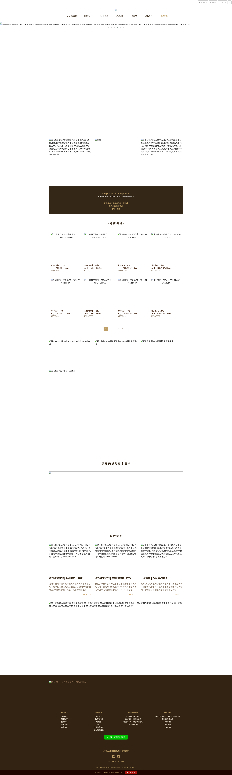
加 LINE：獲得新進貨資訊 (116, 737)
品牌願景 (64, 716)
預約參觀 (164, 16)
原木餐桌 (107, 203)
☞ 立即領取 (131, 773)
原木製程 (64, 719)
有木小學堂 (104, 16)
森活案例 (120, 16)
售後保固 (64, 722)
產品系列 (149, 16)
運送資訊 (64, 727)
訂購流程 (64, 724)
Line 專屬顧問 (72, 16)
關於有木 (88, 16)
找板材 (135, 16)
